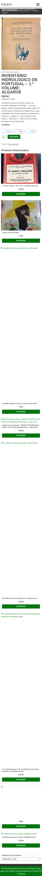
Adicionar (14, 137)
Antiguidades (13, 144)
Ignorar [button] (22, 874)
